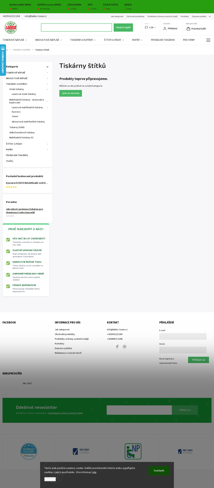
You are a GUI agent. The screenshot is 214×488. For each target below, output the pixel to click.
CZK (151, 27)
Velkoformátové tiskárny (22, 132)
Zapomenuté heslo (168, 363)
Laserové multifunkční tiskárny (27, 107)
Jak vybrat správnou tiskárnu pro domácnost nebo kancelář (24, 211)
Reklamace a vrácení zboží (68, 353)
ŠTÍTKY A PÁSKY (14, 144)
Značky (9, 161)
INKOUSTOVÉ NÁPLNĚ (16, 78)
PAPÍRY (9, 149)
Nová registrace (166, 358)
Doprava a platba (199, 16)
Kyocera (16, 112)
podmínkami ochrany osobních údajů (65, 413)
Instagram (124, 346)
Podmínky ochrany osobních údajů (163, 16)
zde (94, 472)
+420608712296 (114, 339)
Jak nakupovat (117, 16)
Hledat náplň (123, 27)
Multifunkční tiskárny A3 (21, 137)
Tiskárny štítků (17, 127)
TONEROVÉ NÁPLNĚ (15, 72)
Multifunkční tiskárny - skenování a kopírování (26, 101)
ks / (27, 383)
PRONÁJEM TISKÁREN (17, 155)
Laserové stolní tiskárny (24, 94)
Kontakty (185, 16)
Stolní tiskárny (16, 89)
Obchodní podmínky (135, 16)
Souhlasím (159, 470)
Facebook (117, 346)
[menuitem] (17, 40)
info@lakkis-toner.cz (117, 329)
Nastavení (50, 479)
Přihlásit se (184, 410)
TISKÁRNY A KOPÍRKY (16, 84)
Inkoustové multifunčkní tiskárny (28, 121)
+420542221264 (114, 334)
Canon (15, 116)
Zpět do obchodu (70, 93)
